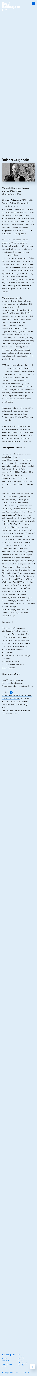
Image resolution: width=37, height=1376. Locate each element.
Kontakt (21, 1365)
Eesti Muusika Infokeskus (12, 683)
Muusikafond (22, 1363)
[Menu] (33, 3)
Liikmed (21, 1359)
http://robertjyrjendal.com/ (13, 680)
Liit (19, 1355)
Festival (20, 1361)
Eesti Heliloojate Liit (8, 1355)
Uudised (21, 1357)
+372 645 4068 (7, 1365)
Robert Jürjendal (9, 686)
